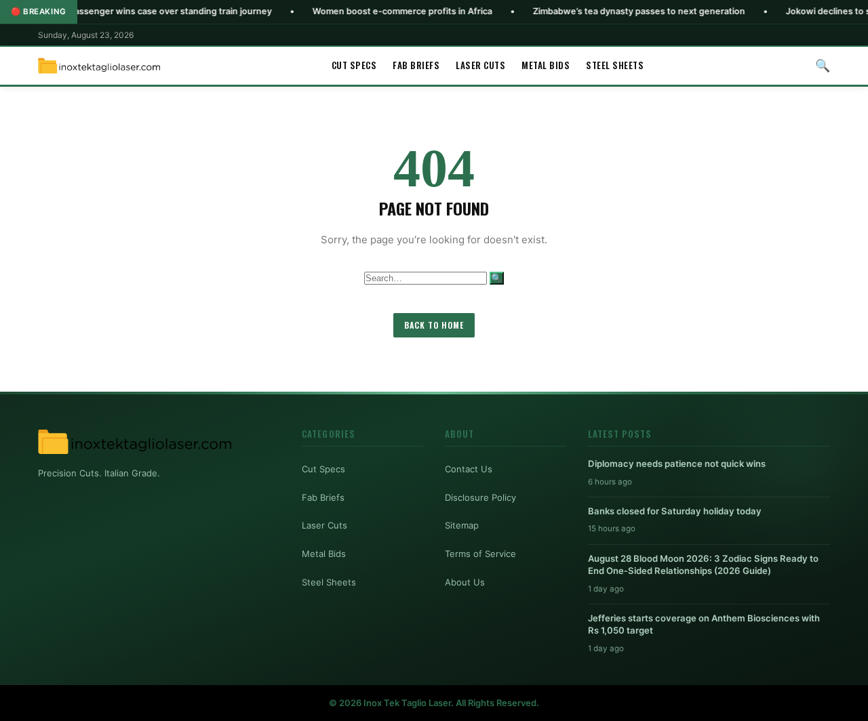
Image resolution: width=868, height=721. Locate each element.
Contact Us (468, 469)
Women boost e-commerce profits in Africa (377, 11)
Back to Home (434, 325)
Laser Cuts (480, 65)
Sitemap (462, 525)
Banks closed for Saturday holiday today (675, 511)
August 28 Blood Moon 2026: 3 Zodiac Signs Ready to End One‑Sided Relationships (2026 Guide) (703, 564)
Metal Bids (545, 65)
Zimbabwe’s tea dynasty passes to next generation (614, 11)
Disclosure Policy (480, 497)
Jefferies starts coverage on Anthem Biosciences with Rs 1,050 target (704, 624)
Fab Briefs (416, 65)
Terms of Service (480, 553)
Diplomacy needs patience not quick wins (677, 463)
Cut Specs (354, 65)
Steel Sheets (615, 65)
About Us (465, 582)
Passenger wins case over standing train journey (145, 11)
